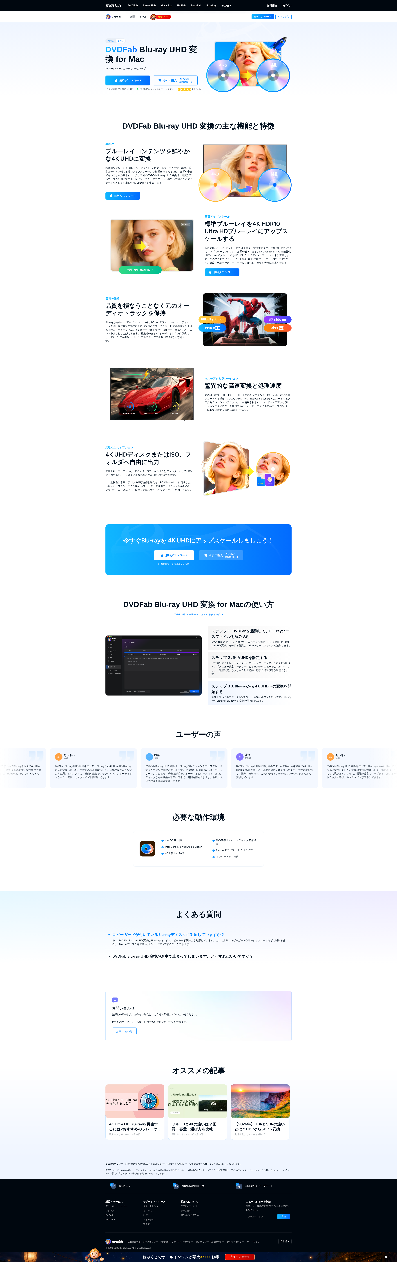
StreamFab (149, 5)
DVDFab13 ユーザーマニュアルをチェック (197, 614)
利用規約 (165, 1241)
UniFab (181, 5)
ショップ (109, 1210)
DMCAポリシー (150, 1241)
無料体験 (272, 5)
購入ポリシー (202, 1241)
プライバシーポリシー (182, 1241)
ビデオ (146, 1215)
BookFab (196, 5)
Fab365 (109, 1215)
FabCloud (110, 1219)
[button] (263, 16)
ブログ (146, 1224)
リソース (147, 1210)
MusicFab (166, 5)
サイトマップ (253, 1241)
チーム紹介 (186, 1210)
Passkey (211, 5)
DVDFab (133, 5)
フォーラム (148, 1219)
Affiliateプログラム (190, 1215)
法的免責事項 (134, 1241)
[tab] (111, 41)
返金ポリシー (217, 1241)
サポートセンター (152, 1206)
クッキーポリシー (235, 1241)
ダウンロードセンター (116, 1206)
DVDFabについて (189, 1206)
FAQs (143, 16)
